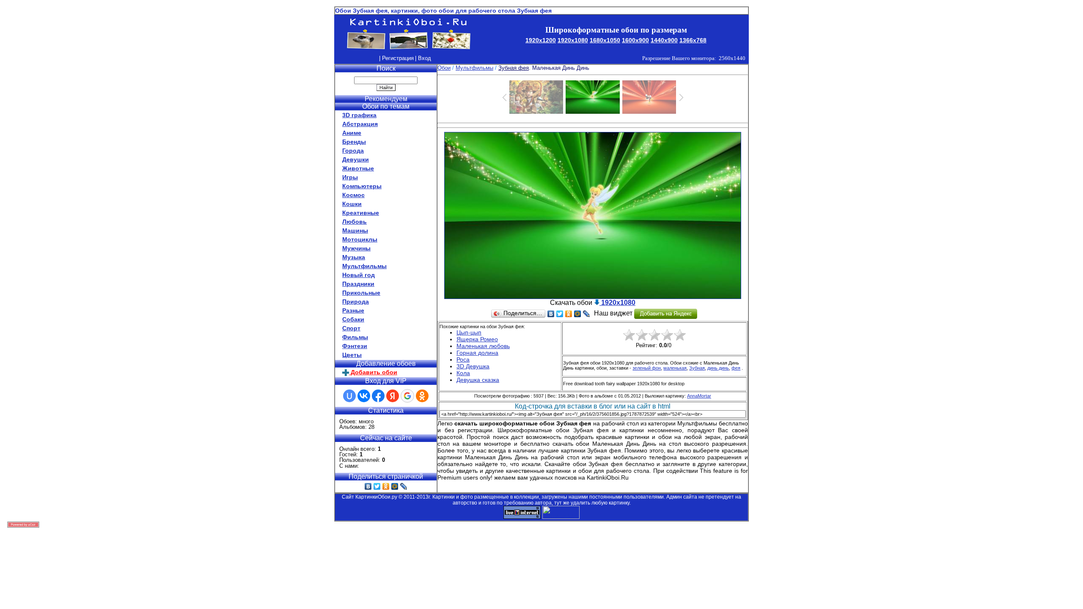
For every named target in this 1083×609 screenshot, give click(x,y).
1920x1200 (540, 40)
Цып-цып (468, 332)
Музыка (353, 257)
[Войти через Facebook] (378, 396)
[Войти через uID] (349, 396)
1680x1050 (605, 40)
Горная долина (477, 352)
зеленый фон (646, 367)
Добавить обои (373, 372)
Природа (355, 301)
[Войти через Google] (407, 396)
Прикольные (361, 292)
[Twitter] (377, 486)
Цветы (352, 354)
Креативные (360, 212)
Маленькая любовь (483, 346)
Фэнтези (354, 346)
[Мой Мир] (394, 486)
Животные (358, 168)
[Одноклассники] (386, 486)
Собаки (353, 319)
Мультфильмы (364, 266)
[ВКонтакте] (368, 486)
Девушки (355, 159)
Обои (444, 68)
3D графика (359, 115)
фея (735, 367)
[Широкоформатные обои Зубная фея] (592, 296)
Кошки (352, 203)
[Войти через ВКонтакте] (363, 396)
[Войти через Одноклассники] (422, 396)
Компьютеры (362, 186)
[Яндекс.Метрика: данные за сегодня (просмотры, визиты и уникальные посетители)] (561, 512)
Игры (350, 177)
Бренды (354, 141)
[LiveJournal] (403, 486)
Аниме (351, 132)
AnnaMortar (699, 395)
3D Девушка (472, 366)
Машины (355, 230)
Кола (463, 373)
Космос (353, 195)
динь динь (718, 367)
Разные (353, 310)
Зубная (697, 367)
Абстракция (360, 124)
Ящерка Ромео (477, 339)
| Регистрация (396, 58)
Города (353, 150)
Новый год (358, 275)
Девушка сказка (477, 379)
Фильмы (355, 337)
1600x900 (635, 40)
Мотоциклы (359, 239)
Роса (463, 359)
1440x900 (664, 40)
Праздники (358, 283)
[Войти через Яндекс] (392, 396)
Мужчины (356, 248)
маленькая (675, 367)
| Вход (423, 58)
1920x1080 (573, 40)
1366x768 (692, 40)
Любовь (354, 221)
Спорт (351, 328)
